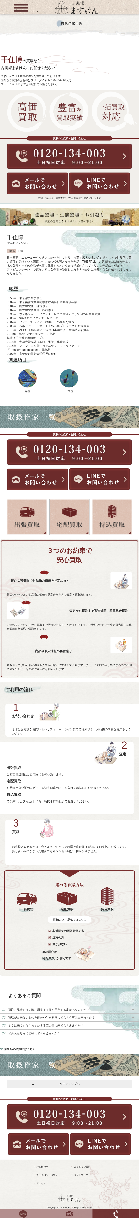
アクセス (41, 1183)
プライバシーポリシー (48, 1175)
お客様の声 (42, 1166)
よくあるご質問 (82, 1166)
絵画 (27, 391)
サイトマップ (81, 1175)
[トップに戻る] (76, 14)
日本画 (69, 391)
